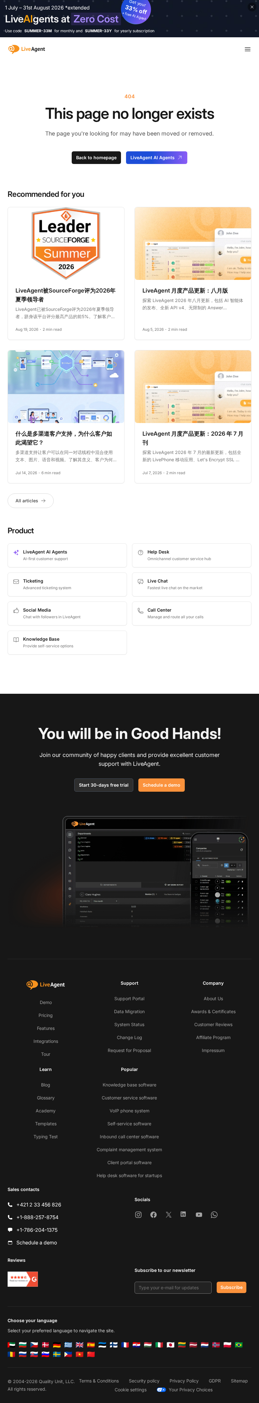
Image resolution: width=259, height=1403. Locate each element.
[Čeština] (34, 1345)
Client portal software (129, 1162)
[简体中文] (91, 1354)
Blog (45, 1084)
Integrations (45, 1041)
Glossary (46, 1097)
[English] (79, 1345)
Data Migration (129, 1011)
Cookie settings (131, 1389)
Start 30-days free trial (104, 785)
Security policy (144, 1380)
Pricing (46, 1015)
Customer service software (129, 1097)
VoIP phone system (129, 1110)
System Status (129, 1024)
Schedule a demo (161, 785)
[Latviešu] (193, 1345)
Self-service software (129, 1123)
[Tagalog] (68, 1354)
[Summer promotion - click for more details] (129, 18)
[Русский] (23, 1354)
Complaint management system (129, 1149)
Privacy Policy (184, 1380)
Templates (46, 1123)
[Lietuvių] (182, 1345)
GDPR (215, 1380)
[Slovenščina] (45, 1354)
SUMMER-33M (38, 30)
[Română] (11, 1354)
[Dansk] (45, 1345)
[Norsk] (216, 1345)
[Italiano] (159, 1345)
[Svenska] (57, 1354)
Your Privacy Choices (191, 1389)
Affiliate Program (213, 1037)
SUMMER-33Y (98, 30)
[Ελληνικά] (68, 1345)
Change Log (129, 1037)
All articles (26, 500)
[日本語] (170, 1345)
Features (46, 1028)
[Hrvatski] (136, 1345)
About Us (213, 998)
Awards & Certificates (213, 1011)
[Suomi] (113, 1345)
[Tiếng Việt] (79, 1354)
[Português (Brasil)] (239, 1345)
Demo (46, 1002)
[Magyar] (148, 1345)
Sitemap (239, 1380)
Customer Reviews (213, 1024)
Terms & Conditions (99, 1380)
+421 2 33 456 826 (38, 1204)
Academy (46, 1110)
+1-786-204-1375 (36, 1230)
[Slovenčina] (34, 1354)
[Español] (91, 1345)
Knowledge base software (129, 1084)
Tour (45, 1054)
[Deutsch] (57, 1345)
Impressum (213, 1050)
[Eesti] (102, 1345)
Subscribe (231, 1287)
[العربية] (11, 1345)
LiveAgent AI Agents (152, 157)
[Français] (125, 1345)
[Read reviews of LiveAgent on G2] (23, 1279)
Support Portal (129, 998)
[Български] (23, 1345)
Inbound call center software (129, 1136)
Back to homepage (96, 157)
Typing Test (45, 1136)
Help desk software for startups (129, 1175)
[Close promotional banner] (252, 7)
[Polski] (227, 1345)
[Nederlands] (204, 1345)
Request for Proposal (129, 1050)
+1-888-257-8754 (37, 1217)
